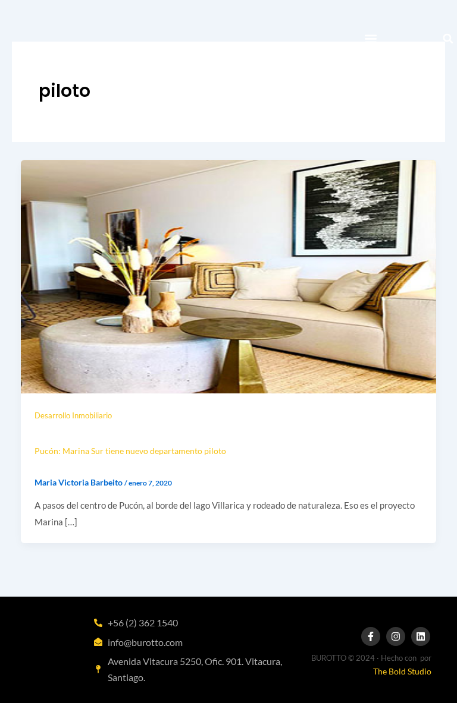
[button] (371, 39)
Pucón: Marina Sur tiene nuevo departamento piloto (130, 451)
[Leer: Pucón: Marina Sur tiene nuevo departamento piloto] (228, 275)
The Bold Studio (402, 671)
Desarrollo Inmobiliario (73, 415)
